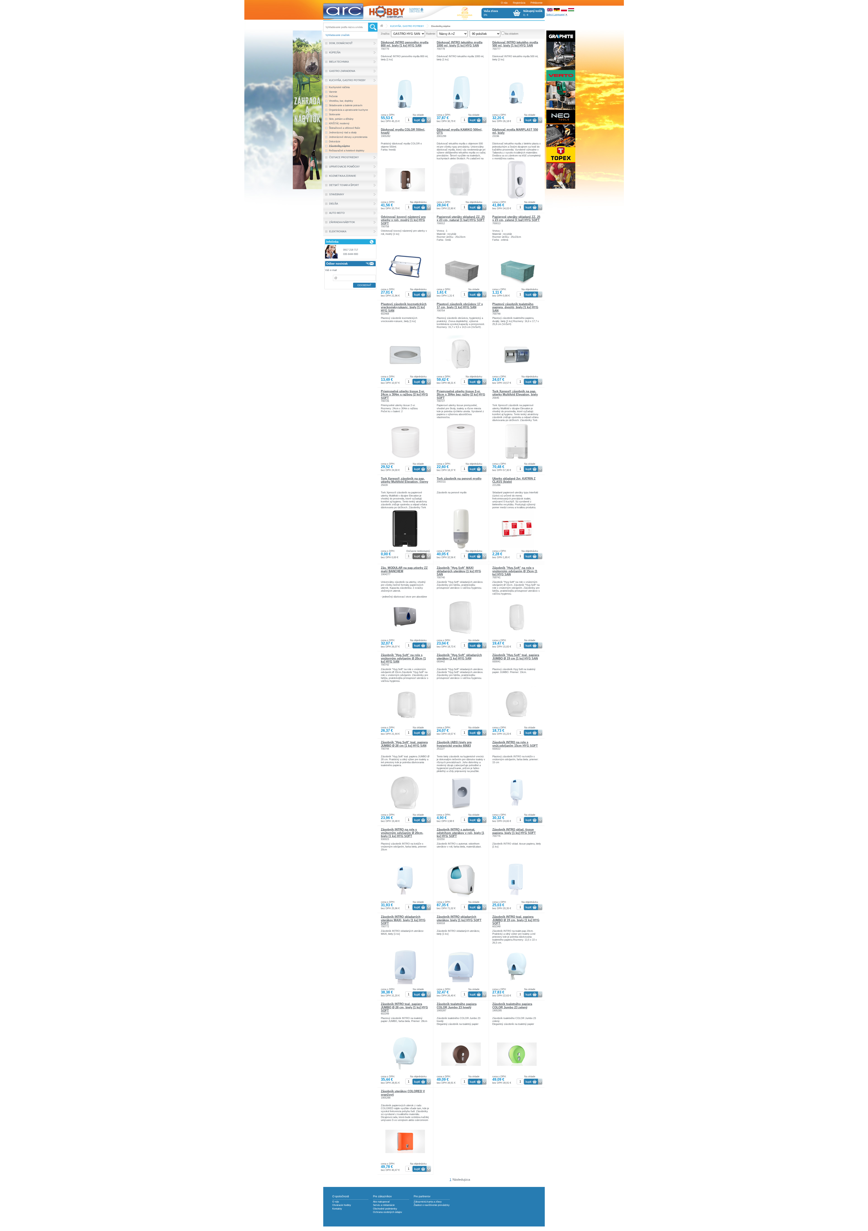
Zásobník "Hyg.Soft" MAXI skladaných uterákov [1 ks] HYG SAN (459, 571)
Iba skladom (511, 33)
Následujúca (461, 1179)
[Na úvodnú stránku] (375, 10)
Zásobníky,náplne (441, 26)
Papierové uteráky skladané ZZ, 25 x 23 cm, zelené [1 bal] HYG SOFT (516, 218)
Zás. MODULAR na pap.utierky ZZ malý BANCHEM (404, 569)
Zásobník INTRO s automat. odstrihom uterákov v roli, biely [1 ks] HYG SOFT (460, 833)
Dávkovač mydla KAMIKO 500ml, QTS (459, 131)
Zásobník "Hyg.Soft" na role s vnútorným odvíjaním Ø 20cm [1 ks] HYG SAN (403, 658)
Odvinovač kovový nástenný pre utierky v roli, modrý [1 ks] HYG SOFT (403, 220)
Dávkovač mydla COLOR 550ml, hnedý (403, 131)
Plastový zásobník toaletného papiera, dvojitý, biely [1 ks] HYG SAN (515, 307)
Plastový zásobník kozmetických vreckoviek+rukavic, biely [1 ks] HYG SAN (404, 307)
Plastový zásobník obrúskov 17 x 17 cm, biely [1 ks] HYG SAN (460, 305)
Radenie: (431, 33)
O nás (504, 2)
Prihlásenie (536, 2)
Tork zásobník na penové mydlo (459, 478)
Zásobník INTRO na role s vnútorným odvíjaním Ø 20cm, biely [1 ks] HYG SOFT (402, 833)
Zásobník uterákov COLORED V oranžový (403, 1093)
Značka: (385, 33)
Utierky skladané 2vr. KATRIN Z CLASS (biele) (513, 480)
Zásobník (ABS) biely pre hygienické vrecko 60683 (454, 744)
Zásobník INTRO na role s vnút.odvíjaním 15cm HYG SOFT (515, 744)
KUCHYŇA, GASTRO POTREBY (407, 26)
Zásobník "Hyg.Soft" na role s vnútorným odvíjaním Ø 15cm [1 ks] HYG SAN (514, 571)
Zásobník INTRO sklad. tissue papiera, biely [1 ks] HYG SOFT (514, 831)
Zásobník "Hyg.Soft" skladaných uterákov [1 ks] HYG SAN (459, 656)
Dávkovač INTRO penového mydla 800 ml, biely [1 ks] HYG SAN (404, 44)
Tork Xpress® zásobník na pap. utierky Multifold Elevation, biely (515, 393)
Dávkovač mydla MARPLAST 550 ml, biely (515, 131)
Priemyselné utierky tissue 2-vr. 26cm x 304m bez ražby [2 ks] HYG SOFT (461, 395)
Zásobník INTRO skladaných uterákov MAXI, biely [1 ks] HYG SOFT (403, 920)
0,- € (532, 12)
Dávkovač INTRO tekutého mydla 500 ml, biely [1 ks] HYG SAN (515, 44)
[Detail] (405, 112)
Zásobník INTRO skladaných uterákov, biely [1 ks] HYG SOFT (459, 918)
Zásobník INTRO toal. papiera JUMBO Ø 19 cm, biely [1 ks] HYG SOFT (515, 920)
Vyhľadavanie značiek (338, 35)
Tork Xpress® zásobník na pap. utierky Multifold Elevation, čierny (404, 480)
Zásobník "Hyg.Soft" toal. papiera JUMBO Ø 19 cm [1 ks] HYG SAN (515, 656)
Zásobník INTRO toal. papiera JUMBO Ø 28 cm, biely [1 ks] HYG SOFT (404, 1007)
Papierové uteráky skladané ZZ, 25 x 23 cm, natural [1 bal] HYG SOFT (461, 218)
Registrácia (519, 2)
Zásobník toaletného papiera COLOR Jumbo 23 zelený (512, 1005)
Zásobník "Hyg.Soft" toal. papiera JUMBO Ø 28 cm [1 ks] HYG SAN (404, 744)
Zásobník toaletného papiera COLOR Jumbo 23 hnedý (456, 1005)
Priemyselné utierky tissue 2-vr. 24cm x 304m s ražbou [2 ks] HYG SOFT (404, 395)
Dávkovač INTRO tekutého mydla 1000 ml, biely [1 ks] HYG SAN (459, 44)
